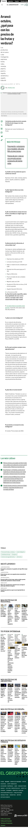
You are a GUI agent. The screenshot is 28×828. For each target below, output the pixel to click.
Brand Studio (22, 786)
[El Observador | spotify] (20, 776)
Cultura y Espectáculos (13, 788)
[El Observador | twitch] (26, 776)
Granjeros (14, 554)
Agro (22, 4)
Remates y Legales (18, 790)
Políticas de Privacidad (6, 820)
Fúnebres (9, 790)
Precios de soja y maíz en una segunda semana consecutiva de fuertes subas (13, 575)
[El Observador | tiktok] (26, 774)
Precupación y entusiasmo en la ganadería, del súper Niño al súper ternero (14, 569)
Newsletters (4, 795)
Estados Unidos (5, 797)
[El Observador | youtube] (23, 774)
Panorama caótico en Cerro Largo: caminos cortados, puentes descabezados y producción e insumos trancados (13, 580)
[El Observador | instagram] (20, 774)
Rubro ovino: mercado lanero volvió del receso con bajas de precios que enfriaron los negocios (13, 585)
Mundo (3, 788)
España (19, 795)
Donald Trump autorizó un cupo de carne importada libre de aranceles (13, 590)
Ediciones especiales (7, 792)
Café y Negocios (12, 783)
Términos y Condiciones (6, 823)
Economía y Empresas (7, 786)
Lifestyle (23, 788)
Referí (24, 781)
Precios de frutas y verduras (8, 552)
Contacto (3, 825)
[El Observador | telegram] (23, 776)
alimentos (19, 556)
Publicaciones (18, 792)
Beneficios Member (15, 781)
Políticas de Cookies (5, 818)
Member (7, 781)
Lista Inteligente (21, 552)
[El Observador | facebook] (18, 774)
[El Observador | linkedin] (17, 776)
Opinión (3, 790)
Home (2, 781)
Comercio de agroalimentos (8, 556)
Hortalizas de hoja (5, 554)
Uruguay (4, 1)
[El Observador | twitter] (15, 774)
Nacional (3, 783)
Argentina (10, 1)
